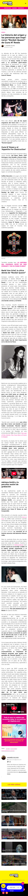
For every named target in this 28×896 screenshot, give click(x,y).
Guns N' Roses (13, 748)
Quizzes (14, 8)
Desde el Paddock (5, 835)
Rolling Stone (18, 545)
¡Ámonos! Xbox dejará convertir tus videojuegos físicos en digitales (13, 850)
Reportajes (7, 8)
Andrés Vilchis (10, 45)
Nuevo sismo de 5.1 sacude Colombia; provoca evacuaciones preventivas (13, 863)
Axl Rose (8, 748)
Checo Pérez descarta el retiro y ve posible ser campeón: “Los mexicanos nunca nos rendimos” (13, 837)
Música (3, 32)
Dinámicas (21, 8)
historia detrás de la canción (8, 750)
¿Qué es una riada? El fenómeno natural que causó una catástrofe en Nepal (13, 811)
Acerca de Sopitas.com (19, 880)
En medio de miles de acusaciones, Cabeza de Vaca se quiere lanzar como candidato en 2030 (13, 824)
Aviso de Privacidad (7, 880)
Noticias (4, 796)
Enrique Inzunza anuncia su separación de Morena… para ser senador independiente (13, 798)
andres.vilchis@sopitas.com (15, 759)
